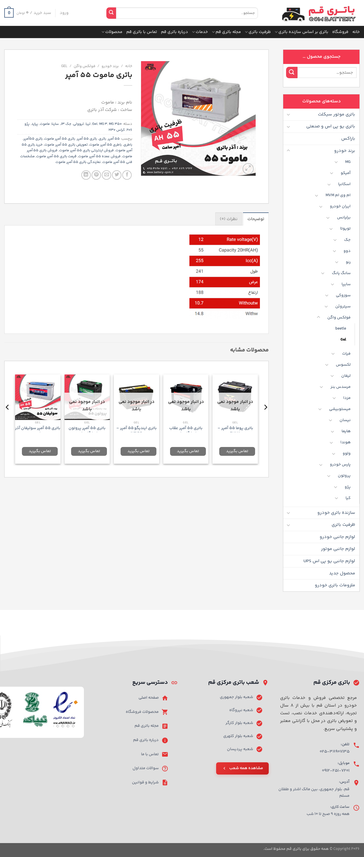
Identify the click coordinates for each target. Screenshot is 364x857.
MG (348, 162)
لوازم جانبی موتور (338, 548)
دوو (347, 251)
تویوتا (345, 228)
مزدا (347, 398)
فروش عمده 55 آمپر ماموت (99, 156)
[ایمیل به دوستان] (106, 175)
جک (347, 240)
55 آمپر (114, 139)
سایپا (346, 284)
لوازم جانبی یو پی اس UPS (329, 561)
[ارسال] (111, 13)
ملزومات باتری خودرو (335, 585)
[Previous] (265, 418)
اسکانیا (344, 184)
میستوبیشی (340, 409)
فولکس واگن (339, 317)
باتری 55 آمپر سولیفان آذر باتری (37, 431)
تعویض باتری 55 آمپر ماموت (66, 145)
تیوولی (78, 124)
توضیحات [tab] (255, 219)
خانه (356, 32)
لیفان (346, 376)
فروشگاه (340, 32)
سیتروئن (343, 306)
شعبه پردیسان (240, 749)
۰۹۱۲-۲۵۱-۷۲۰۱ (335, 770)
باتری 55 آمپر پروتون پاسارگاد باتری (87, 431)
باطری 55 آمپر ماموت (105, 145)
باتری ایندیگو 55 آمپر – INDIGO (136, 431)
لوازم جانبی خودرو (337, 537)
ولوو (347, 453)
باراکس (348, 138)
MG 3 (103, 124)
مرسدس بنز (340, 387)
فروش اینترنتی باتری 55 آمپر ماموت (86, 150)
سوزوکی (343, 295)
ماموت (45, 124)
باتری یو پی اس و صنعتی (330, 126)
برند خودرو (344, 150)
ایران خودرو (340, 206)
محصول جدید (342, 573)
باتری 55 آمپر (87, 139)
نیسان (345, 420)
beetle (340, 329)
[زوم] (248, 168)
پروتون (344, 476)
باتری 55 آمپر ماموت (59, 139)
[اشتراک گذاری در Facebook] (127, 175)
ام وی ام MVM (338, 195)
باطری (127, 145)
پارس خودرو (340, 464)
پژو (348, 487)
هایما (346, 431)
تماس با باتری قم (141, 32)
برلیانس (344, 217)
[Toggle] (288, 114)
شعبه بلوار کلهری (238, 736)
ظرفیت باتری (260, 32)
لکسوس (343, 365)
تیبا (88, 124)
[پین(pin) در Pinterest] (96, 175)
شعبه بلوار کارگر (239, 723)
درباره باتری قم (174, 32)
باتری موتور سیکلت (336, 114)
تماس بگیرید (237, 451)
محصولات (113, 32)
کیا (348, 498)
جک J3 (66, 124)
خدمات (202, 32)
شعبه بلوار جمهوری (236, 697)
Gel (343, 340)
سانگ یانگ (341, 273)
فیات (346, 354)
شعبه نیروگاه (241, 710)
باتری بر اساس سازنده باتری (303, 32)
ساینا (55, 124)
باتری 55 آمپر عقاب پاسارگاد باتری (185, 431)
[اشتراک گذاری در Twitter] (116, 175)
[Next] (7, 418)
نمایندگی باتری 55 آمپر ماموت (78, 162)
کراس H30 (117, 130)
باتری (102, 139)
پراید (34, 124)
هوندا (345, 442)
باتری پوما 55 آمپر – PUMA (235, 431)
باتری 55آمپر (33, 139)
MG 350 (115, 124)
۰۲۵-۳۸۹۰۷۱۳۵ (334, 751)
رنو (348, 262)
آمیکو (346, 173)
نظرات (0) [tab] (228, 219)
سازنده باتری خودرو (336, 512)
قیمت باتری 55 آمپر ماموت (56, 156)
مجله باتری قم (228, 32)
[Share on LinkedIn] (86, 175)
